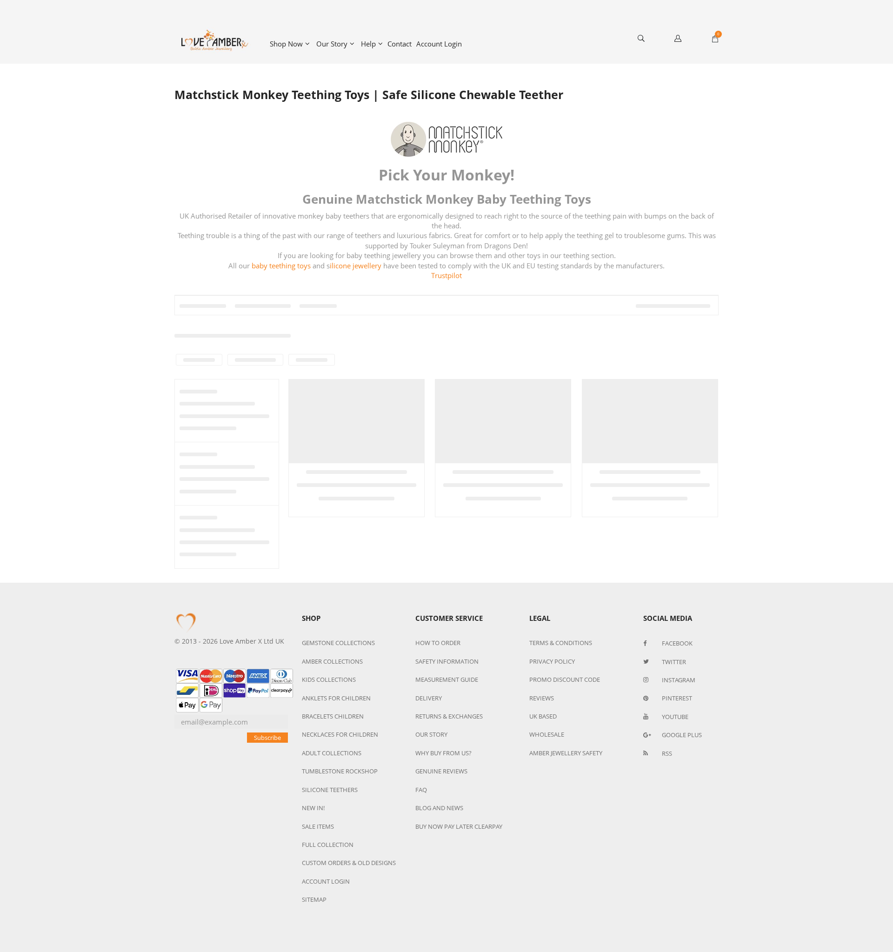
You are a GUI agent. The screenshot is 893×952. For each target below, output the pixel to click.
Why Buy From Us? (443, 753)
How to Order (437, 642)
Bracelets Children (333, 716)
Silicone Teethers (330, 789)
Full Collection (327, 844)
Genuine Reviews (441, 771)
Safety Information (447, 661)
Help (368, 43)
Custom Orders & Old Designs (349, 862)
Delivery (428, 698)
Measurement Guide (446, 679)
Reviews (541, 698)
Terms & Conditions (560, 642)
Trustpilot (446, 275)
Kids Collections (329, 679)
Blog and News (439, 808)
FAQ (421, 789)
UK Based (543, 716)
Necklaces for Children (340, 734)
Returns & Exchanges (449, 716)
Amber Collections (332, 661)
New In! (313, 808)
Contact (399, 43)
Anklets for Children (336, 698)
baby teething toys (282, 265)
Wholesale (546, 734)
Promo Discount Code (564, 679)
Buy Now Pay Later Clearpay (458, 826)
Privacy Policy (552, 661)
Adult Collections (331, 753)
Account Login (439, 43)
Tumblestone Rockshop (340, 771)
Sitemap (314, 899)
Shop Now (286, 43)
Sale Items (318, 826)
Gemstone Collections (338, 642)
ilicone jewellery (355, 265)
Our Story (331, 43)
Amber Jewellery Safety (565, 753)
